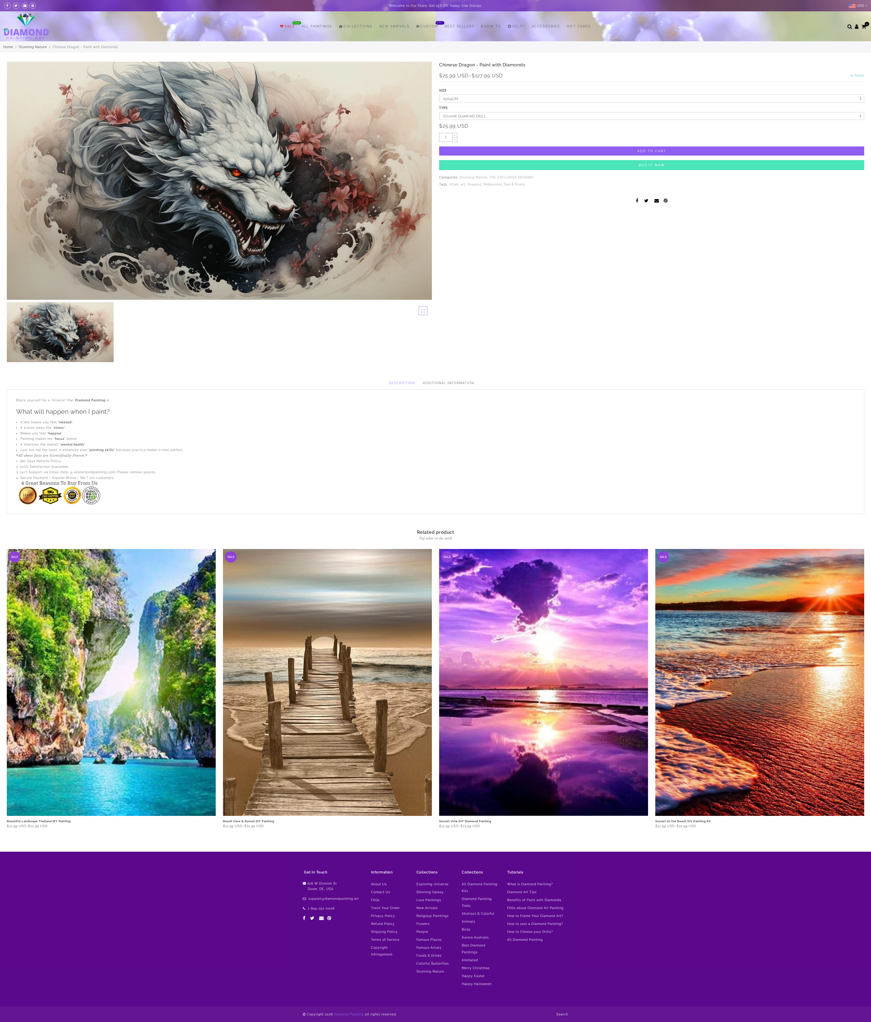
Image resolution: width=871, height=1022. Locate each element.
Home (8, 47)
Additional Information (448, 383)
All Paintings (317, 26)
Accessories (546, 26)
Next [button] (861, 693)
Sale (290, 26)
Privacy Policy (383, 916)
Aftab (454, 184)
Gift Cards (579, 26)
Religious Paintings (432, 916)
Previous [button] (4, 693)
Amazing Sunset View (671, 821)
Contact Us (380, 892)
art (463, 184)
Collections (358, 26)
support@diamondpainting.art (333, 898)
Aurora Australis (475, 937)
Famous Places (429, 940)
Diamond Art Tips (522, 892)
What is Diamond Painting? (530, 884)
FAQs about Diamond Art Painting (535, 908)
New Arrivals (394, 26)
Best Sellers (460, 26)
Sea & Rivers (514, 184)
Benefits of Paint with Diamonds (534, 900)
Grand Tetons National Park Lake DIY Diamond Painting (480, 821)
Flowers (423, 924)
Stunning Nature (33, 47)
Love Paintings (428, 900)
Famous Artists (428, 947)
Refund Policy (383, 924)
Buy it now (652, 165)
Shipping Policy (384, 932)
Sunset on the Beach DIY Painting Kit (250, 821)
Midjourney (493, 184)
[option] (219, 181)
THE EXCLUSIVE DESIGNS (511, 177)
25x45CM (450, 99)
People (422, 932)
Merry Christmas (476, 968)
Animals (468, 921)
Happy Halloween (477, 984)
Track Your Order (385, 908)
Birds (466, 929)
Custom (429, 26)
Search (562, 1014)
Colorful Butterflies (432, 963)
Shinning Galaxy (430, 892)
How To (492, 26)
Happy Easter (473, 976)
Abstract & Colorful (478, 913)
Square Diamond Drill (464, 116)
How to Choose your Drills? (530, 932)
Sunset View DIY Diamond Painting (33, 821)
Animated (470, 960)
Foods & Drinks (429, 955)
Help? (518, 26)
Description (402, 383)
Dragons (474, 184)
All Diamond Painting (525, 940)
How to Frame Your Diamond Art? (535, 916)
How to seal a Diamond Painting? (535, 924)
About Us (379, 884)
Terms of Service (385, 940)
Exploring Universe (432, 884)
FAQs (375, 900)
